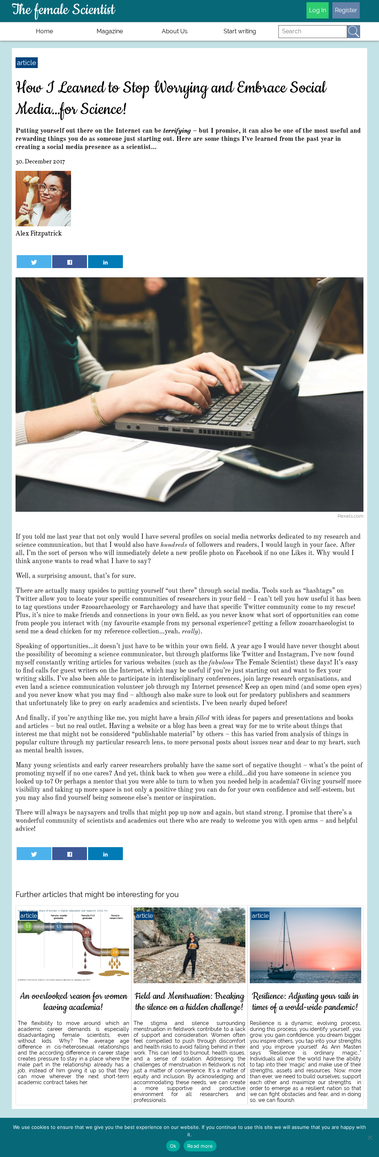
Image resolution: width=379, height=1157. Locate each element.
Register (346, 10)
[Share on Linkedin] (105, 261)
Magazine (110, 31)
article (26, 63)
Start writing (240, 31)
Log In (317, 10)
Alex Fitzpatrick (39, 233)
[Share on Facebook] (69, 261)
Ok (173, 1146)
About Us (175, 31)
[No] (369, 1137)
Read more (200, 1146)
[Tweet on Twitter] (34, 261)
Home (44, 31)
